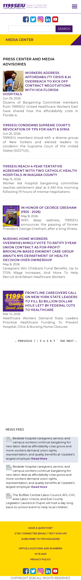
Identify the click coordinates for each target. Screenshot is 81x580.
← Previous (23, 341)
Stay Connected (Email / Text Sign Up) (41, 533)
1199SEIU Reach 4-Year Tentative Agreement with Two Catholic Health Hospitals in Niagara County (40, 170)
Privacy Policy (40, 559)
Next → (71, 341)
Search (64, 29)
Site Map (41, 554)
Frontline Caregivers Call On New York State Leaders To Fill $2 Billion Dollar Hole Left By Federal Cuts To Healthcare (51, 301)
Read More (39, 458)
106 (62, 341)
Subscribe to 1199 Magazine (40, 539)
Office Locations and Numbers (40, 548)
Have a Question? (40, 528)
